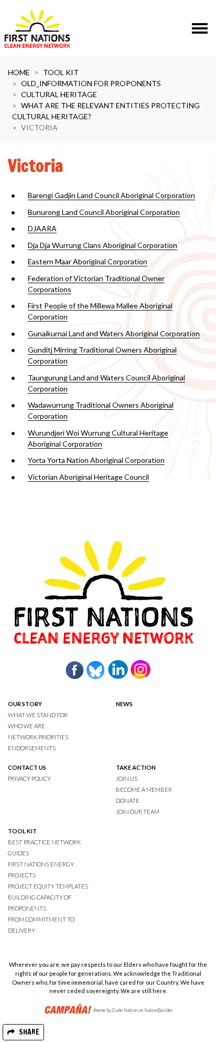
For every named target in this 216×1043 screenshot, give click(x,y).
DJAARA (42, 228)
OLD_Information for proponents (91, 83)
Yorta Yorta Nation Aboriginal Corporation (96, 460)
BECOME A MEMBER (144, 789)
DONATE (127, 800)
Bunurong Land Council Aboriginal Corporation (104, 212)
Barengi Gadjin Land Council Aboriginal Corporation (111, 195)
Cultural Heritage (59, 94)
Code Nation (124, 1011)
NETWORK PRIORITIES (38, 737)
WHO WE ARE (26, 725)
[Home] (37, 28)
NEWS (124, 703)
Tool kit (61, 72)
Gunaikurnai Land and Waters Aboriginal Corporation (114, 333)
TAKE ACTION (136, 767)
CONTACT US (27, 767)
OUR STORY (25, 703)
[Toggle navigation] (200, 28)
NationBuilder (158, 1011)
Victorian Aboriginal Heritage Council (88, 476)
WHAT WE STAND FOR (38, 714)
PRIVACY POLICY (29, 778)
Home (19, 72)
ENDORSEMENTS (32, 748)
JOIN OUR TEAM (137, 811)
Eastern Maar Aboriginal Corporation (87, 261)
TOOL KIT (22, 831)
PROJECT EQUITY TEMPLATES (48, 886)
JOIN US (126, 778)
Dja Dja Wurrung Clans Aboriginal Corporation (102, 245)
